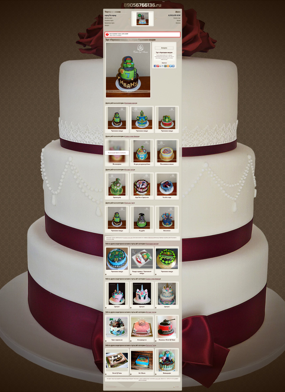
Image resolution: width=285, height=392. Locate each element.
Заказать (164, 48)
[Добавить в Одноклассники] (168, 66)
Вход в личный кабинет (111, 387)
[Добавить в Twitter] (170, 66)
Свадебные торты (109, 20)
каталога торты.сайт (128, 237)
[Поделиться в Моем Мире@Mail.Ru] (165, 66)
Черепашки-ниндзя (130, 103)
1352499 (177, 387)
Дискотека (166, 231)
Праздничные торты (109, 23)
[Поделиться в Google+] (157, 66)
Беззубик (142, 231)
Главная (178, 20)
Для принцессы (142, 340)
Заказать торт (177, 18)
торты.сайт (157, 378)
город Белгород (110, 15)
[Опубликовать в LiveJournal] (163, 66)
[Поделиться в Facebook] (155, 66)
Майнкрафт (167, 373)
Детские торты (108, 18)
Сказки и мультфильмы (132, 136)
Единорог (117, 306)
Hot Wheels (141, 373)
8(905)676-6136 (170, 378)
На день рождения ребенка (142, 164)
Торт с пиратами (116, 340)
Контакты (178, 23)
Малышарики (117, 164)
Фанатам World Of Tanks (167, 340)
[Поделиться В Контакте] (173, 66)
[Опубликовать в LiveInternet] (160, 66)
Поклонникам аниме (167, 164)
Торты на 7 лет (129, 203)
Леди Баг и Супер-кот (142, 197)
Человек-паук (166, 197)
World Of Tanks (117, 373)
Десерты (107, 25)
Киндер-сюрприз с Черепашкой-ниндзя (142, 272)
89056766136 (151, 237)
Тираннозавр (117, 197)
